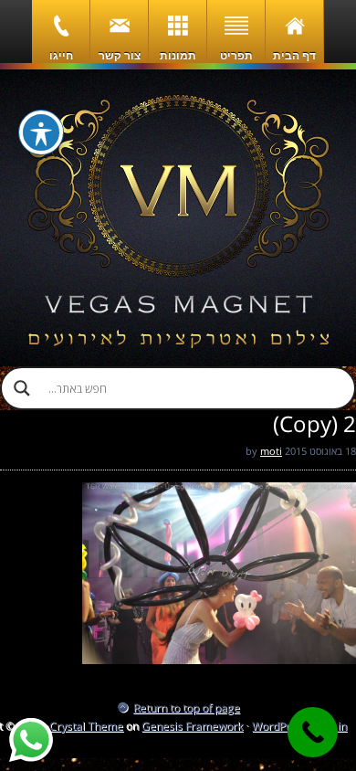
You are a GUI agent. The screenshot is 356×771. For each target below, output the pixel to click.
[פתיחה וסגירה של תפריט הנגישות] (41, 132)
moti (271, 451)
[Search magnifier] (22, 388)
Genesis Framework (192, 726)
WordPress (280, 726)
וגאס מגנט (178, 217)
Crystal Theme (86, 726)
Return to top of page (186, 707)
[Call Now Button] (313, 732)
